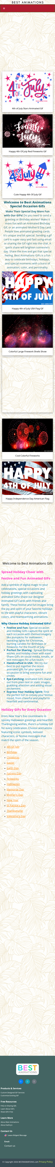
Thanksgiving (15, 811)
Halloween (13, 784)
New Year (12, 800)
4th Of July (13, 747)
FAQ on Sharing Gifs (8, 1106)
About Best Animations (10, 1122)
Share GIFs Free (7, 1112)
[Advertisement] (27, 40)
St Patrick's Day (16, 805)
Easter (10, 763)
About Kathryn (6, 1125)
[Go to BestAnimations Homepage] (27, 2)
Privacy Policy (46, 1161)
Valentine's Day (16, 816)
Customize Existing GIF (10, 1095)
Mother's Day (15, 795)
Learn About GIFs (7, 1109)
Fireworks (13, 779)
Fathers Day (14, 773)
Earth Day (13, 768)
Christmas (13, 757)
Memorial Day (15, 789)
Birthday (12, 752)
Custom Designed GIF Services (13, 1092)
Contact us (9, 1145)
